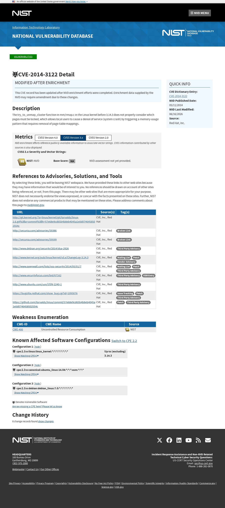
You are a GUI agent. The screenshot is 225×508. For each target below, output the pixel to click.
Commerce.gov (207, 483)
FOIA (117, 483)
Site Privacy (15, 483)
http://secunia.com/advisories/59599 (35, 239)
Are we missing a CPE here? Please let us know (37, 406)
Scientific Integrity (155, 483)
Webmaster (18, 469)
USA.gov (119, 487)
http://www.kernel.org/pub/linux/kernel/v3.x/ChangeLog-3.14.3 (50, 257)
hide (37, 347)
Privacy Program (45, 483)
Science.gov (107, 487)
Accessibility (28, 483)
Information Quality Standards (182, 483)
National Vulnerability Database (52, 36)
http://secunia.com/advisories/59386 (35, 230)
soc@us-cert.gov (203, 463)
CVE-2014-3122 (178, 96)
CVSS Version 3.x (73, 137)
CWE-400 (18, 329)
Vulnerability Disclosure (80, 483)
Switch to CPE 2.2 (124, 341)
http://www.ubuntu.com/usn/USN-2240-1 (37, 284)
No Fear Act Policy (104, 483)
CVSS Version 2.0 (98, 137)
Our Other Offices (49, 469)
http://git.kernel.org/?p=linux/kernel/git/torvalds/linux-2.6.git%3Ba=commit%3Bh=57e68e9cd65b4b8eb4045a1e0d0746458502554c (54, 222)
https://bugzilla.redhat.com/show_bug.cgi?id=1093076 (45, 293)
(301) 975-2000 (20, 463)
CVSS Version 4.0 (48, 137)
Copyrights (61, 483)
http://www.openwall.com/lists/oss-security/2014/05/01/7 (47, 266)
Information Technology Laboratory (36, 27)
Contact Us (32, 469)
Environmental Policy (133, 483)
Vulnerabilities (23, 56)
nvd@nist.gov (35, 205)
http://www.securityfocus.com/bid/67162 (37, 275)
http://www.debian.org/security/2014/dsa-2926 (41, 248)
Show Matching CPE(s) (25, 355)
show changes (46, 421)
